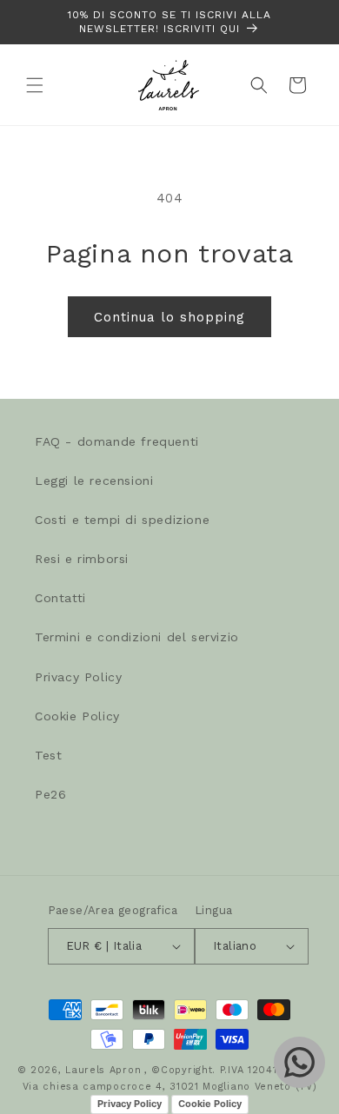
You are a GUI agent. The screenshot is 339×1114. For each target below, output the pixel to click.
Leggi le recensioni (94, 480)
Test (48, 755)
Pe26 (50, 794)
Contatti (60, 598)
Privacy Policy (78, 677)
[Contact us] (299, 1062)
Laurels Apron (103, 1070)
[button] (35, 85)
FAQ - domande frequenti (117, 441)
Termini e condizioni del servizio (137, 637)
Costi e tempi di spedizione (122, 520)
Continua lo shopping (169, 317)
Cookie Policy (77, 716)
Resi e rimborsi (82, 559)
